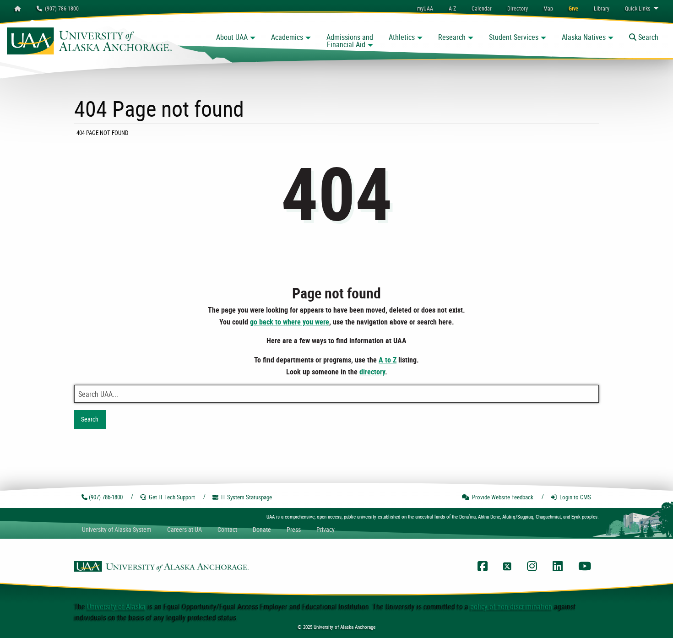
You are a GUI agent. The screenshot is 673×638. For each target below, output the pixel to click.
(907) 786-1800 (60, 8)
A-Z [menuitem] (452, 8)
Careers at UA (184, 529)
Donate (262, 529)
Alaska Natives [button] (584, 37)
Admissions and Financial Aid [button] (349, 40)
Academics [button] (287, 37)
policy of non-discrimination (511, 606)
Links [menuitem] (637, 8)
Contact (227, 529)
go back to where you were (289, 322)
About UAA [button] (232, 37)
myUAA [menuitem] (425, 8)
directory (372, 372)
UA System (117, 529)
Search (89, 419)
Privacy (325, 529)
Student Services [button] (513, 37)
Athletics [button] (402, 37)
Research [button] (452, 37)
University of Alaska (116, 606)
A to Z (387, 360)
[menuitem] (481, 8)
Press (294, 529)
